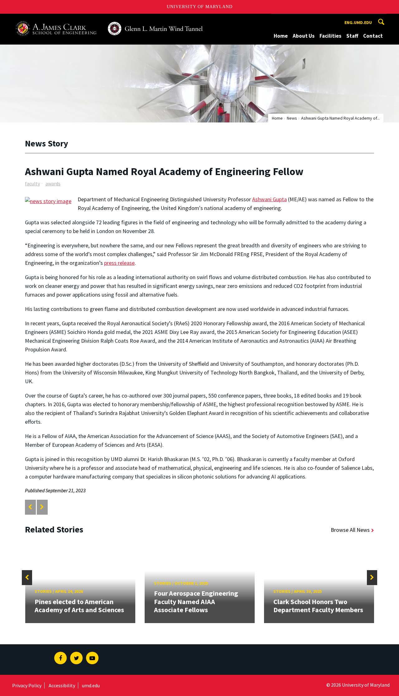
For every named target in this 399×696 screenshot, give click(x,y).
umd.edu (91, 685)
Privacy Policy (26, 685)
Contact (373, 35)
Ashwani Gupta (269, 199)
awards (53, 183)
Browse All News (350, 529)
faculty (32, 183)
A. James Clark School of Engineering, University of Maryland (86, 19)
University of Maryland (200, 6)
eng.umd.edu (358, 22)
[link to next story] (42, 507)
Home (281, 35)
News (292, 118)
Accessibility (62, 685)
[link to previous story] (30, 507)
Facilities (330, 35)
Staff (352, 35)
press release (119, 262)
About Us (304, 35)
